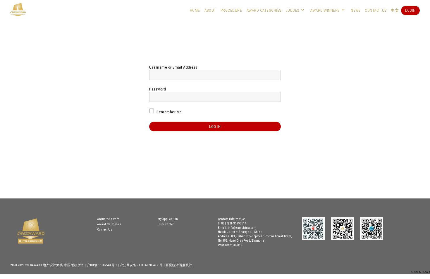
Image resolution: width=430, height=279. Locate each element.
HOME (195, 10)
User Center (166, 224)
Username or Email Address (173, 67)
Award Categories (264, 10)
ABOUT (210, 10)
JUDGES (292, 10)
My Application (168, 219)
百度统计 (172, 265)
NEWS (355, 10)
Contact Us (375, 10)
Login (410, 10)
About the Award (108, 219)
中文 (395, 10)
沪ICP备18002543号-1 (102, 265)
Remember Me (169, 112)
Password (157, 89)
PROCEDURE (231, 10)
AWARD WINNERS (325, 10)
